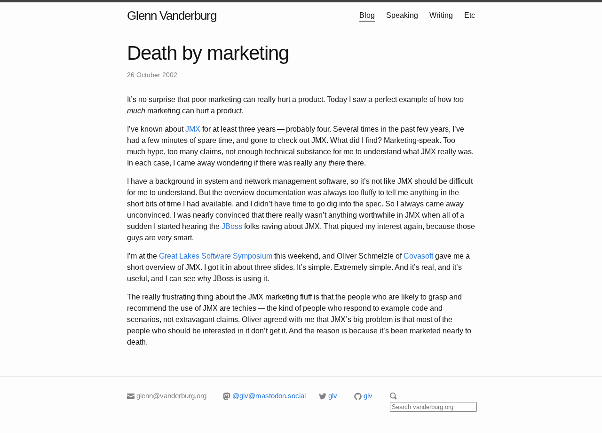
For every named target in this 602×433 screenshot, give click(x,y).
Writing (441, 15)
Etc (469, 15)
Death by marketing (208, 53)
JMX (192, 129)
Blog (367, 15)
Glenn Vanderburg (171, 15)
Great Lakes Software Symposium (215, 256)
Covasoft (418, 256)
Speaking (402, 15)
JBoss (232, 226)
